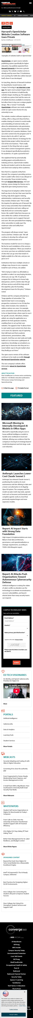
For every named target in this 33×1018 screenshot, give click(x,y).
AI (14, 15)
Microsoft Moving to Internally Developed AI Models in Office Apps (15, 425)
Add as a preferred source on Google (11, 7)
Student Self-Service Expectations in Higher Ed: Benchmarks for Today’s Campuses (15, 812)
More (5, 704)
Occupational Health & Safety (16, 965)
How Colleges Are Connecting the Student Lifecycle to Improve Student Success (16, 894)
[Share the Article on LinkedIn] (7, 23)
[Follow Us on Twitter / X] (12, 11)
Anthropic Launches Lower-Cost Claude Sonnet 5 (17, 475)
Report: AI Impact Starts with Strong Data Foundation (15, 531)
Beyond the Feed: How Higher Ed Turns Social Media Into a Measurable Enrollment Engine (16, 863)
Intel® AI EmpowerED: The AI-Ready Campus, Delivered (15, 873)
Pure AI (16, 968)
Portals (8, 714)
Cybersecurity (8, 724)
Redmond (16, 971)
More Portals (7, 746)
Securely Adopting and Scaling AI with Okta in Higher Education (16, 762)
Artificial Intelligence (10, 718)
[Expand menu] (30, 3)
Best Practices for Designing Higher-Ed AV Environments (15, 883)
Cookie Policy (22, 1005)
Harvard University (8, 68)
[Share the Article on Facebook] (3, 23)
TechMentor (16, 983)
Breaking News (7, 27)
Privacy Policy (19, 639)
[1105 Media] (16, 937)
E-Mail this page (9, 388)
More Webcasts (8, 795)
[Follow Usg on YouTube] (21, 11)
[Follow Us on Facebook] (18, 11)
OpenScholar (6, 61)
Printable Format (23, 388)
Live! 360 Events (16, 956)
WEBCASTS (9, 757)
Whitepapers (10, 806)
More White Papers (10, 846)
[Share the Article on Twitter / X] (11, 23)
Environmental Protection (17, 953)
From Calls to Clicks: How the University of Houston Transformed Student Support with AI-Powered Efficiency (15, 823)
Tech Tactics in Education (16, 986)
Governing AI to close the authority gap (15, 770)
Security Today (16, 977)
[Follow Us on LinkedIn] (10, 11)
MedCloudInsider (16, 962)
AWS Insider (16, 947)
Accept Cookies (14, 1014)
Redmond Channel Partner (16, 974)
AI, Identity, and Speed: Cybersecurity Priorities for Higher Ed (16, 680)
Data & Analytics (9, 729)
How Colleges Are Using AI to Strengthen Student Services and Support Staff (14, 905)
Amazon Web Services (15, 182)
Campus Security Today (16, 950)
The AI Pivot (16, 989)
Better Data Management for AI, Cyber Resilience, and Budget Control (16, 840)
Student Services (9, 741)
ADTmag (17, 944)
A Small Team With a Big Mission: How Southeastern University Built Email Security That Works (16, 788)
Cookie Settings (13, 1009)
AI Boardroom (16, 942)
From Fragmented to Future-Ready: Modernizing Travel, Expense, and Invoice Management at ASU (15, 778)
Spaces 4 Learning (16, 980)
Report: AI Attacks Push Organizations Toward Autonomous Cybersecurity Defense (16, 578)
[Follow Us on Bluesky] (15, 11)
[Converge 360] (16, 929)
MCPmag (16, 959)
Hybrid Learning (23, 15)
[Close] (25, 992)
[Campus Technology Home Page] (8, 3)
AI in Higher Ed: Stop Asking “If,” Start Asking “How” (15, 832)
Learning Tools (8, 735)
